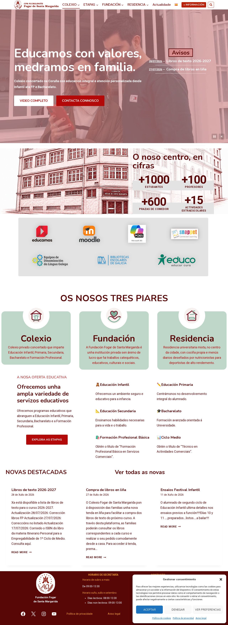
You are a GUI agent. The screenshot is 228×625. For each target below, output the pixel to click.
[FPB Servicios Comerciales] (123, 447)
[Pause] (214, 136)
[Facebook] (23, 613)
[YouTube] (54, 613)
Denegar (178, 609)
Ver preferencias (208, 609)
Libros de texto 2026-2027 (188, 61)
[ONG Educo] (176, 260)
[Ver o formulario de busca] (211, 5)
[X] (33, 613)
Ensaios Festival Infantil (180, 489)
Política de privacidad (183, 618)
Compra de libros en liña (186, 69)
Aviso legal (201, 618)
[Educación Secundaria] (123, 418)
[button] (221, 579)
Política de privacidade (80, 613)
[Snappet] (184, 234)
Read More (21, 552)
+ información (193, 4)
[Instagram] (43, 613)
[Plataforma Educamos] (42, 234)
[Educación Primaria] (184, 392)
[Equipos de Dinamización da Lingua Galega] (50, 260)
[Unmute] (221, 136)
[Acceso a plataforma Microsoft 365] (137, 234)
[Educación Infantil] (123, 392)
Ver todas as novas (140, 472)
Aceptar (149, 609)
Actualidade (161, 4)
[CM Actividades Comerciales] (184, 447)
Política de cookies (161, 618)
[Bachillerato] (184, 418)
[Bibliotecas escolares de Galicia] (113, 260)
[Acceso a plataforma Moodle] (89, 233)
